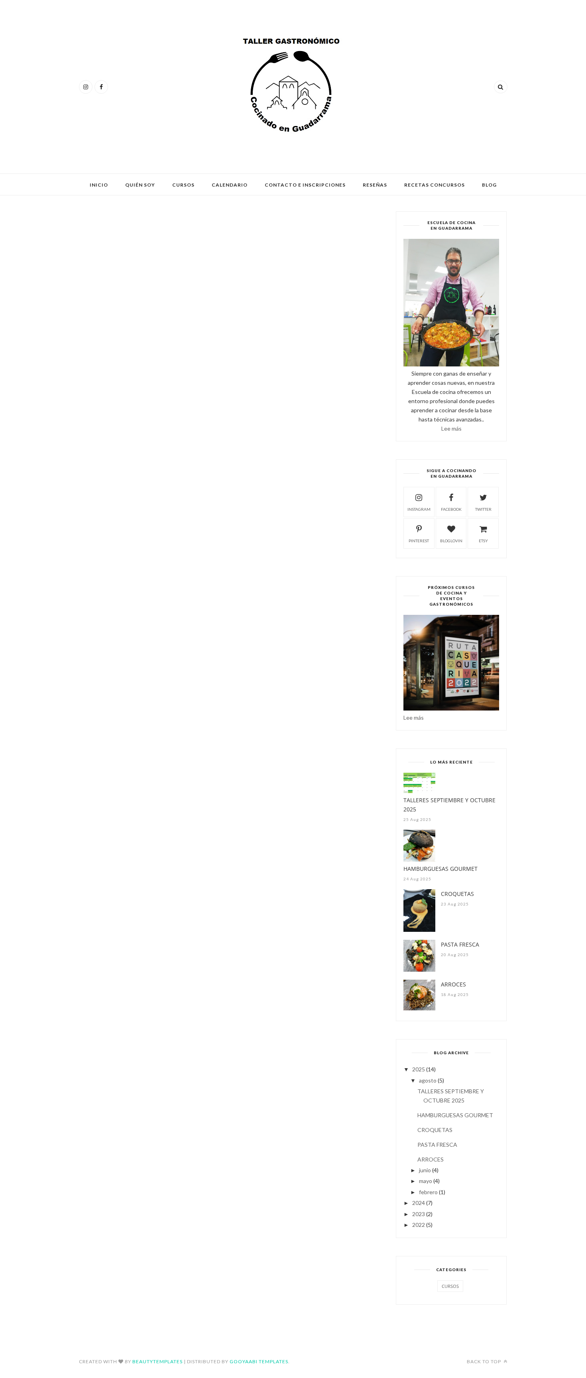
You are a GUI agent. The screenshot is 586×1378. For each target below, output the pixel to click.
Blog (489, 185)
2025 (418, 1069)
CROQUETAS (457, 894)
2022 (418, 1224)
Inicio (99, 185)
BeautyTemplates (157, 1361)
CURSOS (450, 1286)
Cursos (183, 185)
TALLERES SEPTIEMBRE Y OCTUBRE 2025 (449, 804)
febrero (428, 1192)
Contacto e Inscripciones (305, 185)
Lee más (451, 428)
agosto (428, 1080)
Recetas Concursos (434, 185)
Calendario (230, 185)
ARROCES (453, 984)
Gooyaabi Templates (259, 1361)
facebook (451, 509)
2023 (418, 1214)
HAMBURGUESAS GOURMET (440, 868)
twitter (483, 509)
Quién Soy (140, 185)
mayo (425, 1180)
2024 (418, 1202)
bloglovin (451, 540)
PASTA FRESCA (460, 944)
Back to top (484, 1361)
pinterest (419, 540)
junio (425, 1170)
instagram (419, 509)
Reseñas (375, 185)
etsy (483, 540)
